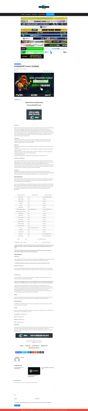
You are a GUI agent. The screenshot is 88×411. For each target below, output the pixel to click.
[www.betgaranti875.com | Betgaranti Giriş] (34, 371)
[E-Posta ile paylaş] (40, 352)
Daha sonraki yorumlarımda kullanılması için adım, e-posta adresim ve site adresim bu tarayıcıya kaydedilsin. (33, 402)
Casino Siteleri (34, 14)
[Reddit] (36, 352)
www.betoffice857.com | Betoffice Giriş (18, 368)
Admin (22, 357)
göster (20, 99)
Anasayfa (16, 61)
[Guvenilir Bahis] (44, 7)
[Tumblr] (31, 352)
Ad (15, 394)
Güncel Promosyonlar (42, 14)
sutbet (22, 345)
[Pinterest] (33, 352)
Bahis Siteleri (28, 14)
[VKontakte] (38, 352)
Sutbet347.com (45, 345)
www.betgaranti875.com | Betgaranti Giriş (33, 376)
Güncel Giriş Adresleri (50, 14)
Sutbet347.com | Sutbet (34, 347)
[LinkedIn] (28, 352)
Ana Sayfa (23, 14)
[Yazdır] (43, 352)
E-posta (15, 398)
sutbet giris (28, 345)
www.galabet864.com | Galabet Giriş (48, 368)
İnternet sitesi (37, 398)
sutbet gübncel (36, 345)
